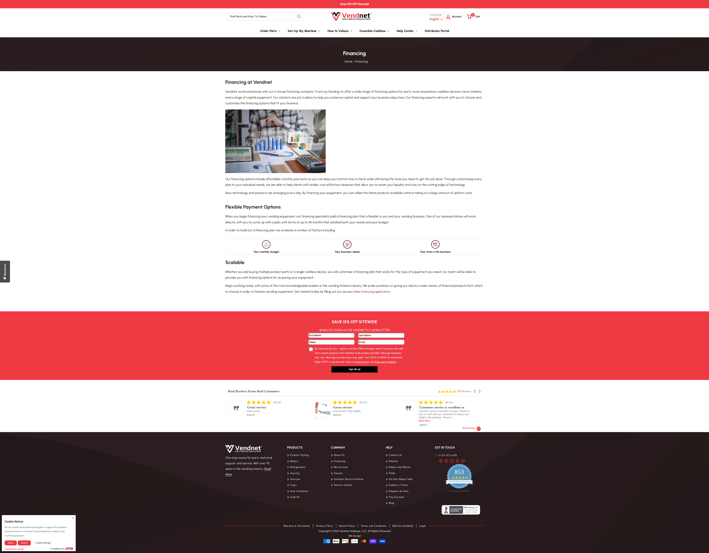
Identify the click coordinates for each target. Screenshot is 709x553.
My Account (341, 467)
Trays (293, 485)
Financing (361, 61)
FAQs (392, 473)
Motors (294, 461)
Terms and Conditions (374, 526)
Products (295, 447)
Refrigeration (297, 467)
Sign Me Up (354, 369)
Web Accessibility (403, 526)
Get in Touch (445, 447)
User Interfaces (299, 491)
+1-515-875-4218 (447, 455)
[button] (475, 391)
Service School (343, 485)
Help (389, 447)
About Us (339, 455)
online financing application (371, 291)
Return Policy (347, 526)
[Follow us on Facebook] (441, 461)
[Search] (299, 16)
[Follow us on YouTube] (452, 461)
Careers (338, 473)
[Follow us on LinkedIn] (457, 461)
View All (295, 497)
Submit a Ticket (398, 485)
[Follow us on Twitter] (446, 461)
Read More (424, 420)
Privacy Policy (324, 526)
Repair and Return (399, 467)
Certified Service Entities (349, 479)
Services (295, 479)
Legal (422, 526)
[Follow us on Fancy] (463, 461)
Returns (393, 461)
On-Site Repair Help (400, 479)
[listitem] (265, 408)
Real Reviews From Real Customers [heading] (254, 391)
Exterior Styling (299, 455)
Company (338, 447)
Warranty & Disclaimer (296, 526)
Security (295, 473)
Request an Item (399, 491)
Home (348, 61)
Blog (391, 503)
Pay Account (396, 497)
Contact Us (395, 455)
